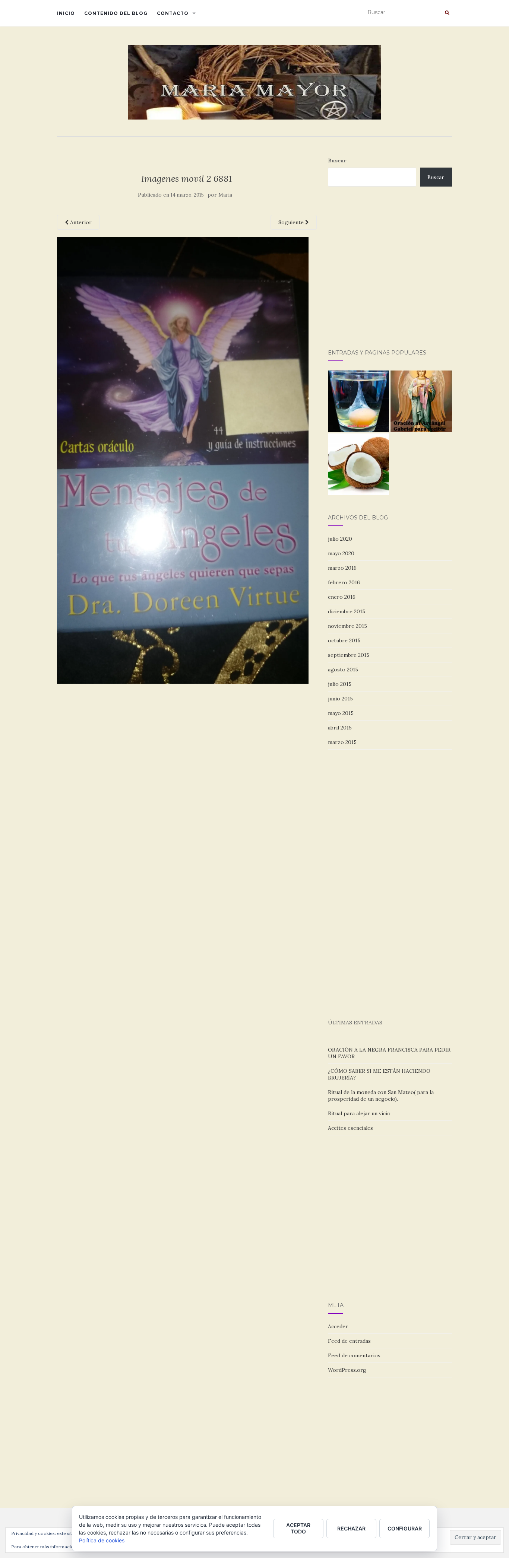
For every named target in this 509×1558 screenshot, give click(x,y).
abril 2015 (340, 727)
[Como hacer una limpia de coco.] (358, 464)
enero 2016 (341, 597)
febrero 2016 (344, 582)
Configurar (405, 1528)
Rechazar (351, 1528)
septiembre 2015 (348, 655)
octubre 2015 (344, 640)
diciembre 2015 (346, 611)
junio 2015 (340, 698)
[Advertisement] (418, 276)
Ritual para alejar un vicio (359, 1113)
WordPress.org (347, 1370)
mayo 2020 (341, 553)
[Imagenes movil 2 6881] (183, 460)
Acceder (338, 1326)
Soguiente (291, 222)
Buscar (337, 160)
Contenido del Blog (116, 13)
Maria (225, 195)
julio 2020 (340, 538)
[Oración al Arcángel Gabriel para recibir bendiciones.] (421, 401)
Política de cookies (101, 1540)
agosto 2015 (343, 669)
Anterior (80, 222)
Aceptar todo (298, 1528)
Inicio (66, 13)
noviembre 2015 (347, 626)
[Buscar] (447, 12)
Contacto (173, 13)
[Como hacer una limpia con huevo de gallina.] (358, 401)
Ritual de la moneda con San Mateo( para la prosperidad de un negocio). (381, 1095)
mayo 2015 (341, 713)
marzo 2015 (342, 742)
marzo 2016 (342, 568)
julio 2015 (339, 684)
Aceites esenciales (350, 1128)
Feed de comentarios (354, 1355)
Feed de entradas (349, 1341)
